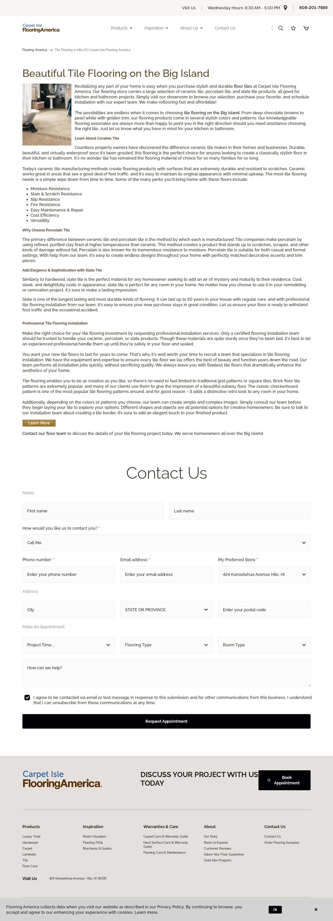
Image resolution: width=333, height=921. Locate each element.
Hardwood (30, 842)
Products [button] (119, 28)
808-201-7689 (313, 7)
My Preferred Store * (238, 559)
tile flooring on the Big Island (211, 112)
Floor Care (30, 866)
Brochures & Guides (97, 848)
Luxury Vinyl (31, 836)
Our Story (211, 836)
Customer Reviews (217, 848)
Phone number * (38, 559)
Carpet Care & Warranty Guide (165, 836)
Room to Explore (216, 842)
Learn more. (146, 912)
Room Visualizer (94, 836)
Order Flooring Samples (281, 842)
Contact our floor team (44, 433)
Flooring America (34, 50)
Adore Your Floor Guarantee (224, 854)
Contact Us (225, 28)
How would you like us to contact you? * (61, 528)
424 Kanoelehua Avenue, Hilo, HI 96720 (78, 878)
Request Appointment (166, 721)
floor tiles (243, 86)
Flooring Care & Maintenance (164, 852)
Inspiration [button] (154, 28)
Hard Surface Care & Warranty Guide (165, 844)
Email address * (135, 559)
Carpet (27, 848)
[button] (280, 28)
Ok (275, 909)
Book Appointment (286, 780)
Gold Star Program (217, 860)
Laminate (29, 854)
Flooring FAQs (93, 842)
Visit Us (189, 7)
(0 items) (306, 28)
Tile (25, 860)
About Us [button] (189, 28)
